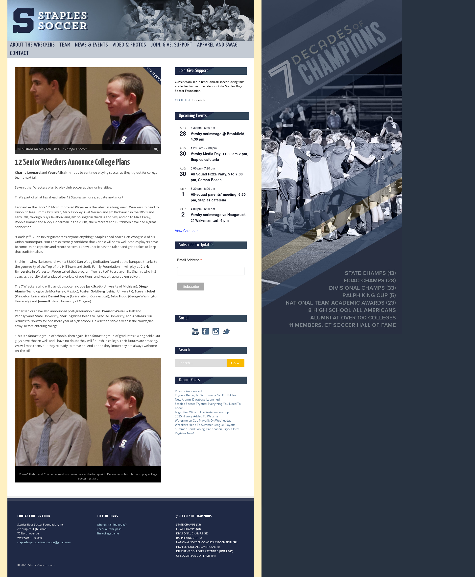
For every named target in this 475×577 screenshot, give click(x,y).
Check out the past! (109, 529)
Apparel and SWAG (217, 45)
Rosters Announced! (188, 391)
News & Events (91, 45)
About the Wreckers (32, 45)
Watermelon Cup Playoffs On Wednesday (203, 420)
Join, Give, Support (171, 45)
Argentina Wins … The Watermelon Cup (202, 412)
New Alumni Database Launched (197, 399)
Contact (19, 53)
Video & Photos (129, 45)
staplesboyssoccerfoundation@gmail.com (44, 542)
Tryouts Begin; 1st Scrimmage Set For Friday (205, 395)
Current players (155, 74)
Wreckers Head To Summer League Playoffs (205, 425)
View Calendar (186, 230)
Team (65, 45)
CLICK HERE (183, 100)
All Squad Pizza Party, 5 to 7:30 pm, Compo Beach (217, 176)
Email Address (189, 260)
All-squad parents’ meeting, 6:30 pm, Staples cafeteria (218, 197)
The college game (108, 533)
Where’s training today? (112, 524)
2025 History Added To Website (196, 416)
